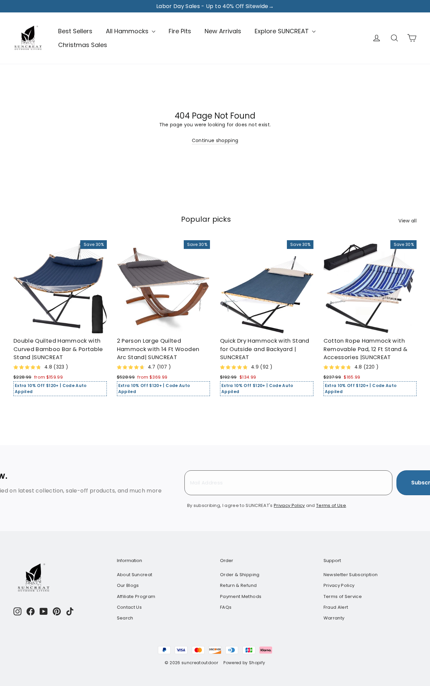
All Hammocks (128, 31)
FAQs (225, 607)
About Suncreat (135, 574)
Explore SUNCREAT (282, 31)
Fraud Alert (336, 607)
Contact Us (129, 607)
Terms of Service (343, 596)
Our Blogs (128, 585)
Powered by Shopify (244, 663)
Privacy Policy (339, 585)
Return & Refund (238, 585)
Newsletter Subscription (351, 574)
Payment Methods (240, 596)
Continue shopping (215, 140)
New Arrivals (223, 31)
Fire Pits (180, 31)
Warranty (334, 618)
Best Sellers (75, 31)
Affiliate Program (136, 596)
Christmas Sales (82, 45)
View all (407, 220)
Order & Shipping (240, 574)
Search (125, 618)
